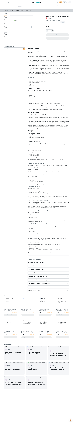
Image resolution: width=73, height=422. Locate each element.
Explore (8, 2)
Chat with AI (22, 10)
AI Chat (4, 2)
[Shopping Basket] (57, 2)
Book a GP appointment (14, 10)
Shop (6, 10)
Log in (60, 2)
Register (64, 2)
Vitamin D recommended (57, 51)
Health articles (28, 10)
